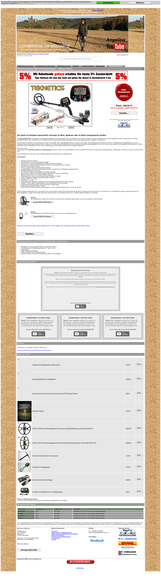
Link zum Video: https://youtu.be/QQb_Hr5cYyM (80, 302)
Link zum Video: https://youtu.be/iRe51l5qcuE (38, 329)
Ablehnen (140, 3)
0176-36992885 (97, 10)
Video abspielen (82, 306)
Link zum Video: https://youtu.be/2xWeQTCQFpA (122, 329)
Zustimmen (108, 3)
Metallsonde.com (32, 54)
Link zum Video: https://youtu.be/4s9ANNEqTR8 (80, 329)
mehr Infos (37, 170)
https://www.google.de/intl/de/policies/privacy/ (105, 286)
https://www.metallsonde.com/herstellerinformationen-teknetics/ (34, 350)
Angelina (45, 54)
